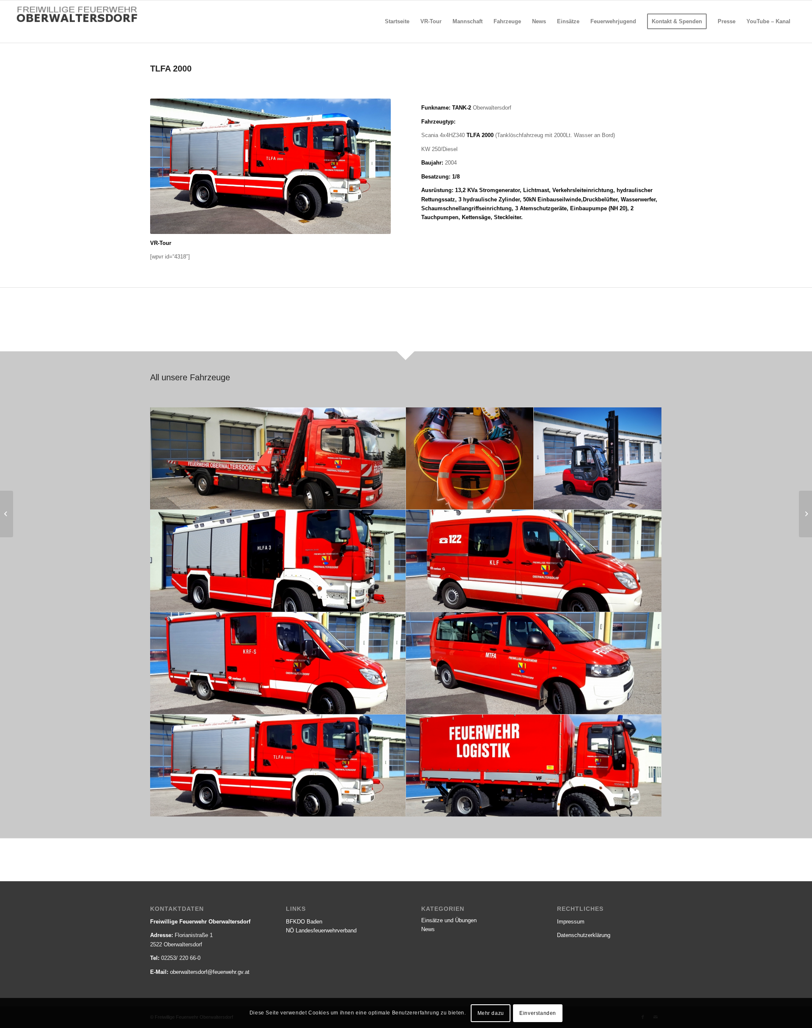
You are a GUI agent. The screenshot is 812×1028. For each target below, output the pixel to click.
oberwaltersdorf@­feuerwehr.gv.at (210, 972)
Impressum (570, 921)
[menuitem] (397, 21)
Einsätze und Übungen (449, 920)
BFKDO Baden (304, 921)
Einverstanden (537, 1013)
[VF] (6, 514)
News (428, 929)
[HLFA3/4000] (805, 514)
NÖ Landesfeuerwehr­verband (321, 930)
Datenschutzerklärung (583, 935)
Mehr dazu (490, 1013)
